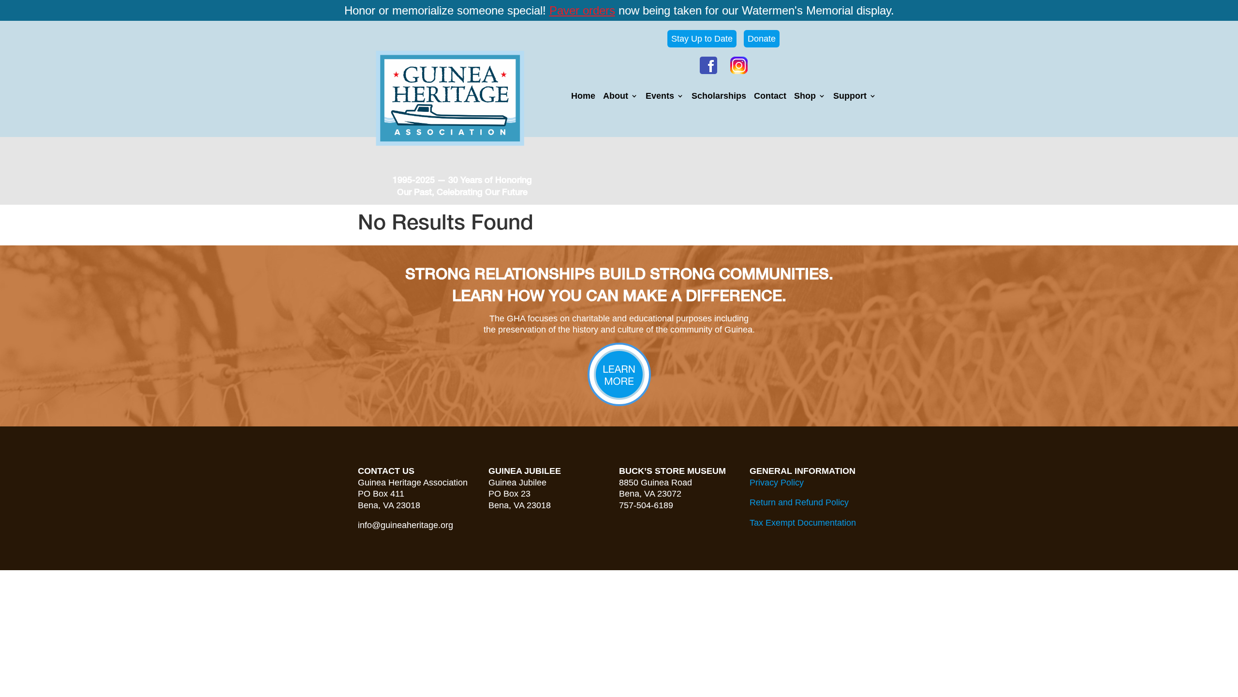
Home (583, 96)
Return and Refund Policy (799, 502)
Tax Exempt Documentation (803, 523)
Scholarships (719, 96)
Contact (770, 96)
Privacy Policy (777, 482)
